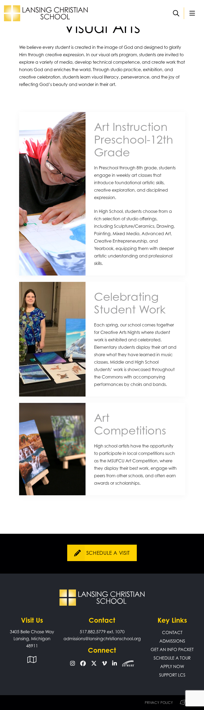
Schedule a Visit (108, 553)
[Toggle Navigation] (192, 13)
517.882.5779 (93, 631)
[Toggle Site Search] (176, 13)
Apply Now (172, 666)
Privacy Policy (159, 702)
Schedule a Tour (172, 658)
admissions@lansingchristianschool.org (102, 638)
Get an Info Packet (172, 649)
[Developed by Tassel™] (185, 702)
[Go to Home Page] (46, 12)
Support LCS (172, 675)
